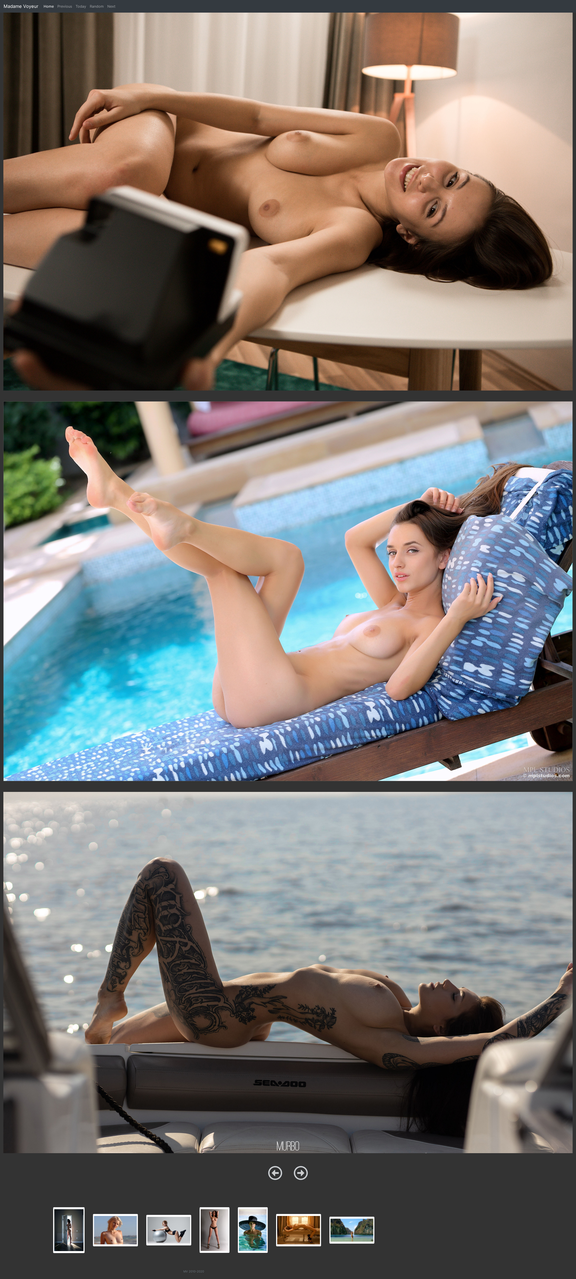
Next (111, 6)
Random (97, 6)
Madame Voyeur (21, 6)
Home (50, 6)
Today (81, 6)
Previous (64, 6)
